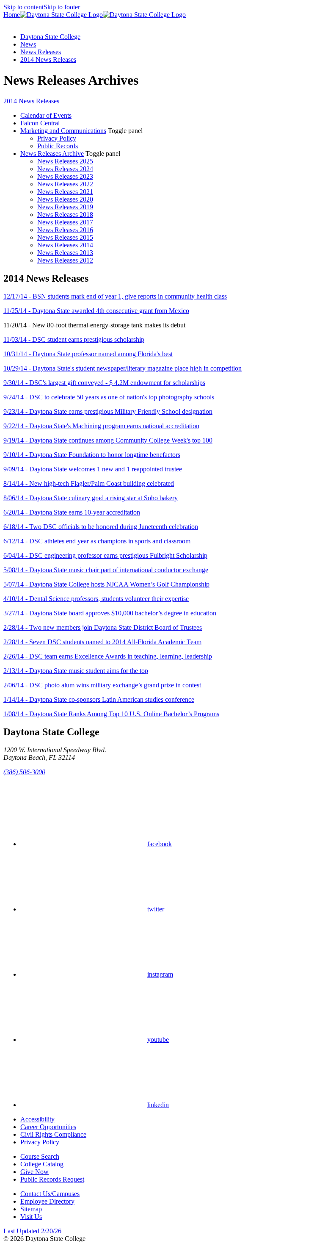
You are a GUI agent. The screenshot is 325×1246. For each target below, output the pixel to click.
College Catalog (41, 1164)
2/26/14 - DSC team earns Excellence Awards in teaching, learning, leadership (107, 656)
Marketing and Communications (63, 130)
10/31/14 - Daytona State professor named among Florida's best (88, 353)
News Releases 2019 (65, 206)
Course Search (39, 1156)
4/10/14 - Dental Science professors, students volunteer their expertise (96, 598)
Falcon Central (40, 123)
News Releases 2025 (65, 161)
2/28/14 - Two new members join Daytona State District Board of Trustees (102, 627)
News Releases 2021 (65, 191)
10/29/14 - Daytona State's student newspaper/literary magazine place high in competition (122, 368)
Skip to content (23, 7)
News (28, 44)
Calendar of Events (46, 115)
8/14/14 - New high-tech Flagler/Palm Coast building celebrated (88, 483)
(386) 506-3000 (24, 771)
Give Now (34, 1171)
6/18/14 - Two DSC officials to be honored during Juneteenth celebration (100, 526)
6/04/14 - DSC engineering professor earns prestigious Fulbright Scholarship (105, 555)
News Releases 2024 (65, 168)
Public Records (57, 146)
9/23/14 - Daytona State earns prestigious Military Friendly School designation (107, 411)
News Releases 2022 (65, 184)
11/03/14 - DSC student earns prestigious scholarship (73, 339)
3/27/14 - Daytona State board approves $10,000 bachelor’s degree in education (109, 613)
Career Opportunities (48, 1126)
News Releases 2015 (65, 237)
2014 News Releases (48, 59)
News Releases (40, 51)
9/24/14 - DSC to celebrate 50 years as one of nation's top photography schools (108, 397)
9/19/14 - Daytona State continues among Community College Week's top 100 (107, 440)
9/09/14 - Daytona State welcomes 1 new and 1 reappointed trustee (92, 469)
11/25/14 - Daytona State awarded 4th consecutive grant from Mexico (96, 310)
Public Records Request (52, 1179)
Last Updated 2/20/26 (32, 1231)
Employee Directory (47, 1201)
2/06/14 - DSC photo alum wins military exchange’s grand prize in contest (102, 685)
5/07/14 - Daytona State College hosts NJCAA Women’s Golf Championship (106, 584)
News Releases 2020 (65, 199)
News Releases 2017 (65, 222)
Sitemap (31, 1209)
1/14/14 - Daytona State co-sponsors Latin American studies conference (98, 699)
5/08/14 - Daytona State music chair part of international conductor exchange (105, 569)
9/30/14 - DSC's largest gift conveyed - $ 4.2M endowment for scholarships (104, 382)
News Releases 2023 (65, 176)
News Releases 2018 (65, 214)
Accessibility (37, 1119)
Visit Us (31, 1216)
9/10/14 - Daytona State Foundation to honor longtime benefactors (91, 454)
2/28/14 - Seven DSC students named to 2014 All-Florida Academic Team (102, 641)
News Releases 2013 (65, 252)
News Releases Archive (52, 153)
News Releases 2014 (65, 245)
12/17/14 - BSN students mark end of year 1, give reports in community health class (115, 296)
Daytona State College (50, 36)
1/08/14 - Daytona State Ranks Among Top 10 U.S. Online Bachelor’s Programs (111, 713)
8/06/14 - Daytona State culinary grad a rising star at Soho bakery (90, 497)
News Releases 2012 (65, 260)
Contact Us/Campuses (50, 1193)
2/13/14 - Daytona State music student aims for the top (75, 670)
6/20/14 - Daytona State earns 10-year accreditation (71, 512)
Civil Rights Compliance (53, 1134)
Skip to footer (62, 7)
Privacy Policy (56, 138)
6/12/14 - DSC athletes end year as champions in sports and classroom (96, 541)
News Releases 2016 (65, 229)
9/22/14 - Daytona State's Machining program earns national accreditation (101, 425)
